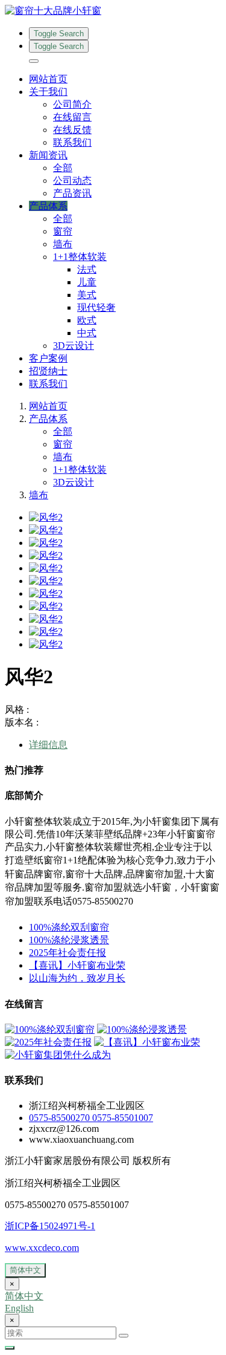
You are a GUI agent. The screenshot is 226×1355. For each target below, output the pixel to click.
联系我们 (72, 142)
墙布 (62, 244)
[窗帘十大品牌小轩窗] (113, 11)
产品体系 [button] (48, 206)
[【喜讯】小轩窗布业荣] (147, 1042)
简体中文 (25, 1270)
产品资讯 (72, 193)
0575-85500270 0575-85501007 (91, 1118)
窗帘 (62, 231)
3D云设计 (73, 345)
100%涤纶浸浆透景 (69, 940)
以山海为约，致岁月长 (77, 978)
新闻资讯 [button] (48, 155)
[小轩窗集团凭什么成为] (58, 1055)
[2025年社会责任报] (48, 1042)
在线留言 (72, 117)
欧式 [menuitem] (86, 320)
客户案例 (48, 358)
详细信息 (48, 744)
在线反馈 (72, 130)
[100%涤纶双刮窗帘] (50, 1029)
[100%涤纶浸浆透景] (142, 1029)
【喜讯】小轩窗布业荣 (77, 965)
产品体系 (48, 419)
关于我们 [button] (48, 91)
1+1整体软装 (80, 469)
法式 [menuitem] (86, 269)
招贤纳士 (48, 371)
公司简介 (72, 104)
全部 (62, 168)
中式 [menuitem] (86, 333)
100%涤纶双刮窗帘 (69, 927)
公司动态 (72, 180)
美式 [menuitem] (86, 295)
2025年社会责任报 (67, 952)
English (19, 1308)
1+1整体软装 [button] (80, 257)
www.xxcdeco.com (42, 1248)
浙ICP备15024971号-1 (50, 1226)
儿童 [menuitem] (86, 282)
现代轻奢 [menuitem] (96, 307)
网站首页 (48, 79)
